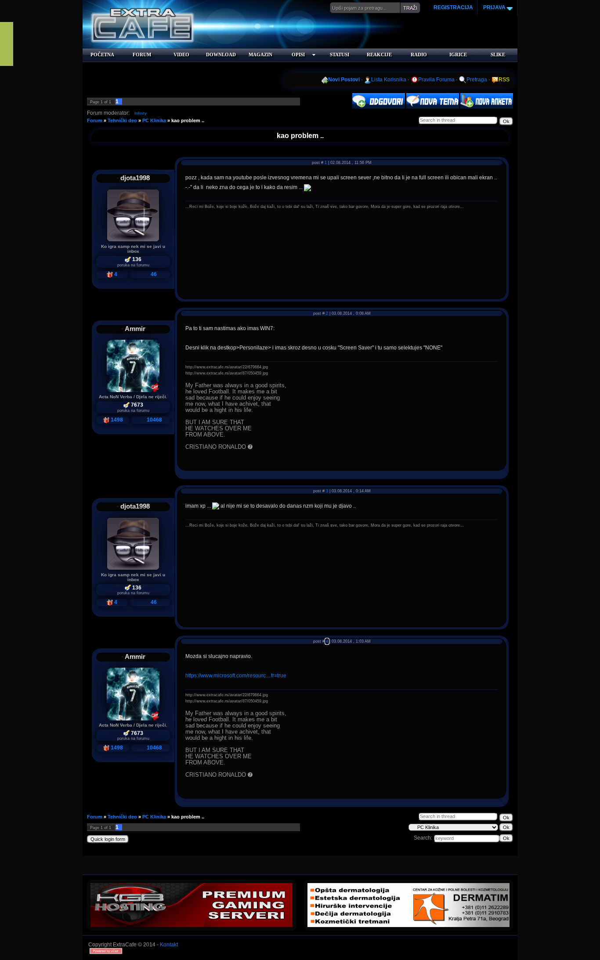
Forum (94, 120)
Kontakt (169, 945)
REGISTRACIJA (453, 7)
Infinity (140, 113)
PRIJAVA (494, 7)
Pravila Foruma (436, 79)
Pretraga (476, 79)
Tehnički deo (122, 120)
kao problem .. (187, 120)
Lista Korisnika (388, 79)
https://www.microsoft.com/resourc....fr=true (235, 676)
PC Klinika (154, 120)
